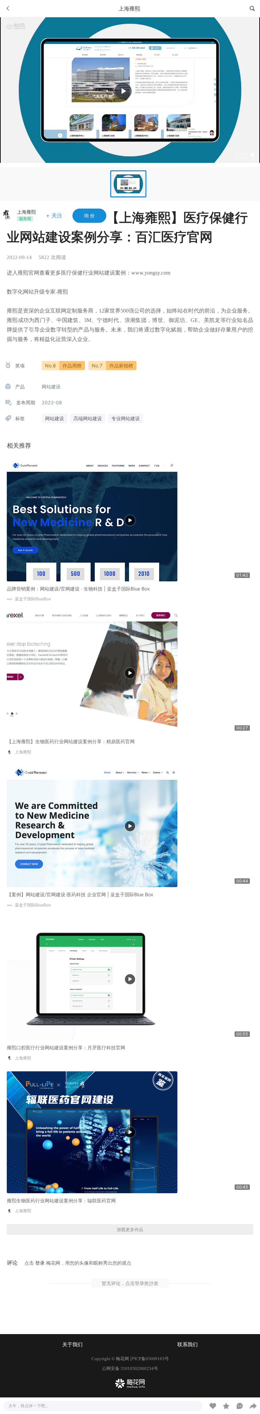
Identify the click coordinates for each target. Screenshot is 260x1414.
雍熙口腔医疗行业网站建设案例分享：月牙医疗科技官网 (66, 1047)
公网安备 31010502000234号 (130, 1368)
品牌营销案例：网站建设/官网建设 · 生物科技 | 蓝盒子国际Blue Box (78, 589)
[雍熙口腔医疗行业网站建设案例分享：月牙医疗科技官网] (92, 979)
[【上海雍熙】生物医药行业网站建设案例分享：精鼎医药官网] (92, 673)
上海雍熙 (26, 212)
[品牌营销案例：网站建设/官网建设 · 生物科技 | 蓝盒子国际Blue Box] (92, 519)
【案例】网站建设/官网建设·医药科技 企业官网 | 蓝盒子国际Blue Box (80, 894)
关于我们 (72, 1344)
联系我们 (187, 1344)
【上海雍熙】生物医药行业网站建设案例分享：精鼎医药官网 (71, 741)
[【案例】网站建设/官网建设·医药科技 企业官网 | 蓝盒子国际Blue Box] (92, 826)
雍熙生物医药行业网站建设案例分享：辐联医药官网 (61, 1200)
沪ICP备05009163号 (149, 1358)
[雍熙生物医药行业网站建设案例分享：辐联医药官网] (92, 1132)
